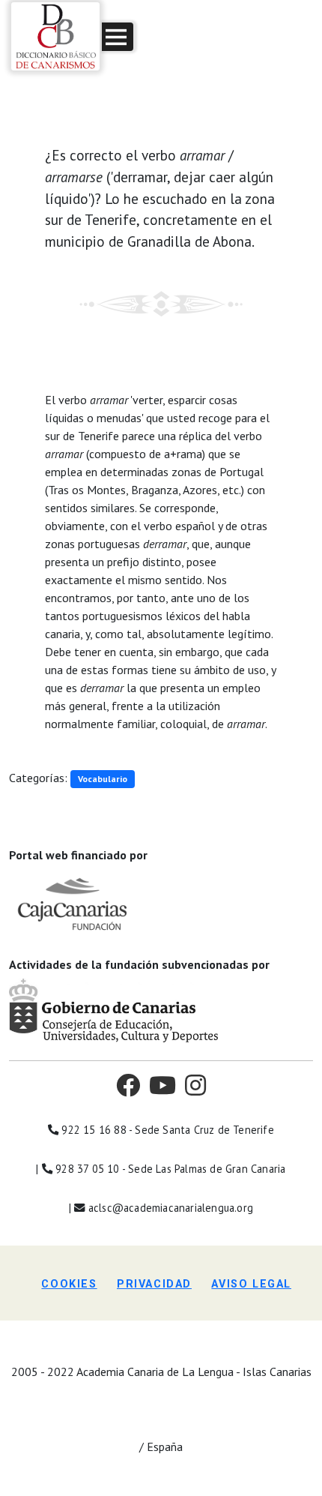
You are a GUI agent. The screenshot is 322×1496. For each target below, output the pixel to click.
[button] (117, 36)
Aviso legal (251, 1284)
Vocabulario (102, 778)
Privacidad (154, 1284)
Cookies (69, 1284)
